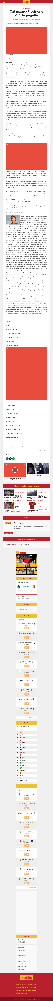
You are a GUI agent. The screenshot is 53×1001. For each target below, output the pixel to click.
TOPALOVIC (20, 939)
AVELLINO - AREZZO (26, 662)
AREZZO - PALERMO (26, 850)
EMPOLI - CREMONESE (26, 671)
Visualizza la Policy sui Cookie (33, 999)
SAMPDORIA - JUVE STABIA (26, 813)
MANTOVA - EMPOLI (26, 859)
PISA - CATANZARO (26, 586)
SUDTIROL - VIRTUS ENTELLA (26, 642)
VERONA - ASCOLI (26, 680)
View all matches (32, 717)
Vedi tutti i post (8, 533)
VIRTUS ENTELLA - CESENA (26, 803)
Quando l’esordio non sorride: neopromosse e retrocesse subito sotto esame (14, 497)
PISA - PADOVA (26, 689)
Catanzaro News (18, 491)
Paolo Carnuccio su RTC (23, 966)
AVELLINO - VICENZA (26, 832)
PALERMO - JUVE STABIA (26, 708)
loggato (12, 544)
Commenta (12, 500)
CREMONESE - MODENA (26, 794)
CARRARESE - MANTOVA (26, 633)
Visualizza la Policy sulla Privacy (20, 999)
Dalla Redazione (26, 8)
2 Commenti (12, 511)
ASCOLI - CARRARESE (26, 822)
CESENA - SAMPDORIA (26, 699)
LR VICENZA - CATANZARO (26, 623)
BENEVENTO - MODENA (26, 652)
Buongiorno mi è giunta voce (24, 960)
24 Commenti (22, 19)
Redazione (29, 19)
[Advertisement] (26, 912)
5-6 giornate (20, 953)
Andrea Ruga (19, 511)
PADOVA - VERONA (26, 841)
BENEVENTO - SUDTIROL (26, 878)
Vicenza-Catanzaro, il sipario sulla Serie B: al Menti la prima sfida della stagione (37, 497)
